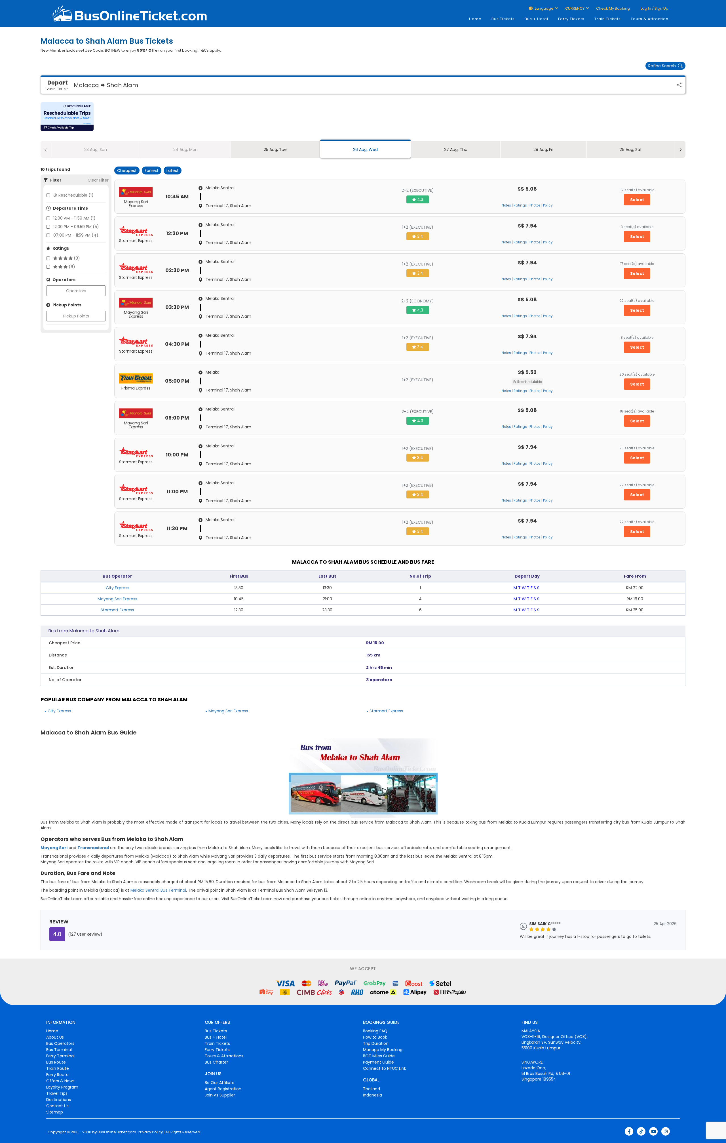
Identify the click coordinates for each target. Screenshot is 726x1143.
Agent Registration (223, 1089)
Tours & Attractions (224, 1056)
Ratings (520, 205)
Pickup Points (76, 316)
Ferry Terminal (60, 1056)
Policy (548, 205)
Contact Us (57, 1106)
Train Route (57, 1068)
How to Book (375, 1037)
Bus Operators (60, 1043)
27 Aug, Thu (455, 149)
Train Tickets (607, 19)
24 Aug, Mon (185, 149)
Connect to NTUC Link (384, 1068)
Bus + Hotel (536, 19)
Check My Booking (613, 8)
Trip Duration (376, 1043)
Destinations (58, 1099)
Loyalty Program (62, 1087)
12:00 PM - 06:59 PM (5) (76, 227)
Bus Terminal (59, 1050)
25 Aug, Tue (275, 149)
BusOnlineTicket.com (117, 1132)
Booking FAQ (375, 1031)
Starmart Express (117, 610)
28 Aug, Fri (543, 149)
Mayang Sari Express (117, 599)
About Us (55, 1037)
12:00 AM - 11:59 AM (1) (74, 218)
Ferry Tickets (571, 19)
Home (475, 19)
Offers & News (60, 1081)
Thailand (371, 1089)
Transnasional (93, 848)
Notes (506, 205)
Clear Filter (98, 180)
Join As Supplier (220, 1095)
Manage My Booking (382, 1050)
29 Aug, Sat (631, 149)
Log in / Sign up (654, 8)
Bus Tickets (503, 19)
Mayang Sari (54, 848)
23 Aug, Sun (95, 149)
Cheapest (127, 170)
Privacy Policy (150, 1132)
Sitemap (54, 1112)
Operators (76, 291)
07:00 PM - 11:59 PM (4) (75, 235)
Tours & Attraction (649, 19)
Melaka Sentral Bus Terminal (158, 890)
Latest (172, 170)
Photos (535, 205)
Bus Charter (216, 1062)
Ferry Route (57, 1074)
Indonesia (372, 1095)
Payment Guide (378, 1062)
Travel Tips (56, 1093)
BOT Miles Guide (379, 1056)
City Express (117, 588)
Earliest (152, 170)
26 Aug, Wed (365, 149)
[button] (67, 116)
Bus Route (56, 1062)
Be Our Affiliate (220, 1082)
